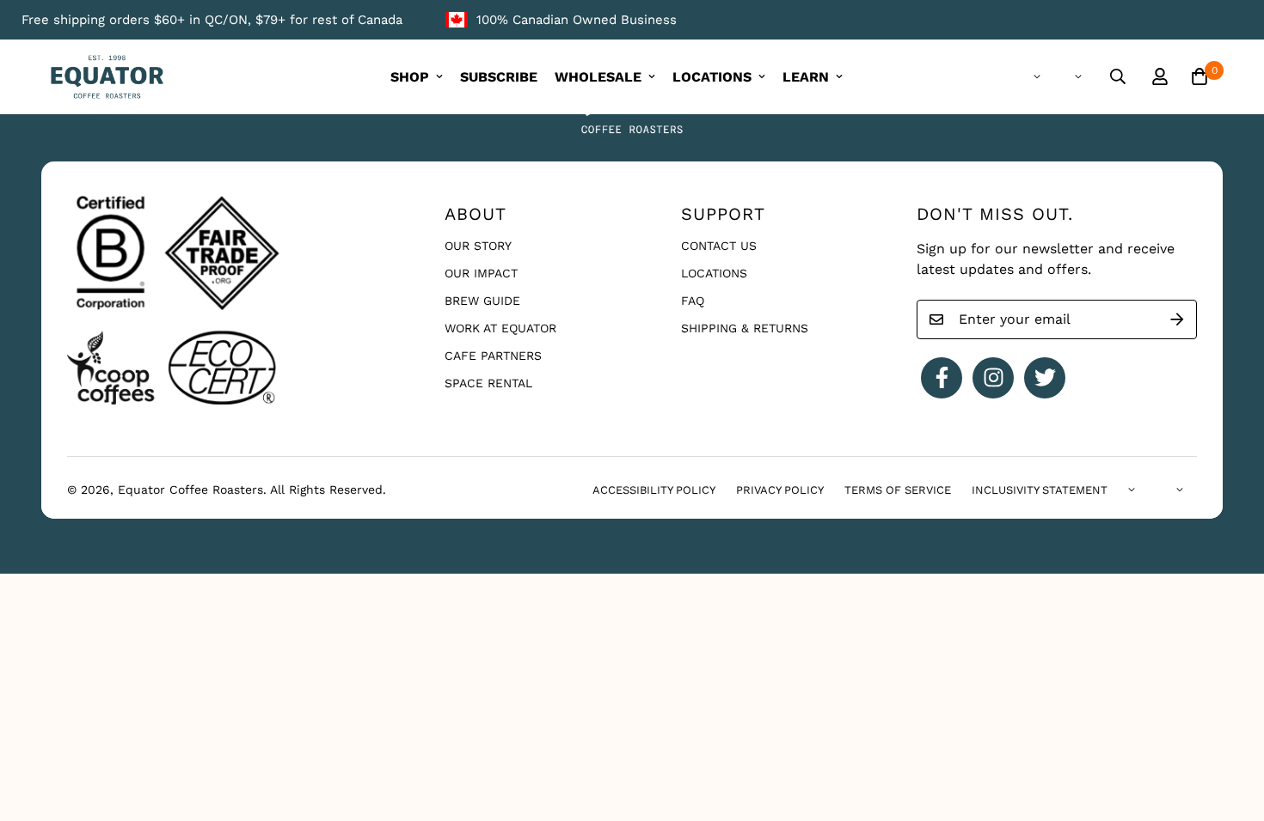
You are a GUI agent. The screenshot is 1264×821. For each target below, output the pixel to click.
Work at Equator (500, 328)
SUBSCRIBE (498, 77)
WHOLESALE (598, 77)
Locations (714, 273)
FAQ (692, 300)
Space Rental (488, 383)
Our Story (478, 245)
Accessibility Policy (653, 489)
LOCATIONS (712, 77)
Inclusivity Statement (1040, 489)
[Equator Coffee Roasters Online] (107, 77)
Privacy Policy (780, 489)
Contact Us (719, 245)
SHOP (409, 77)
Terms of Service (897, 489)
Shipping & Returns (744, 328)
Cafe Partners (493, 355)
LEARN (805, 77)
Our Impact (481, 273)
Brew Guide (482, 300)
